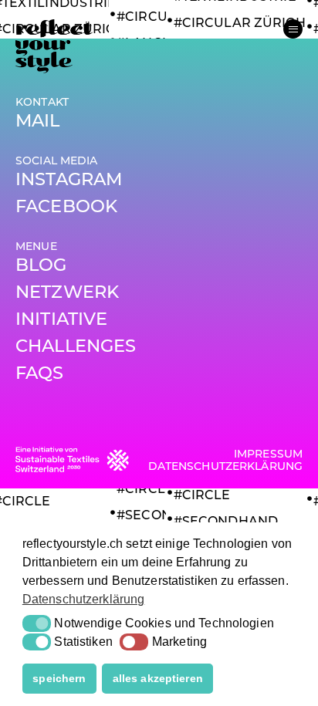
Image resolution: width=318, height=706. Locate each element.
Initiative (61, 320)
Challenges (75, 347)
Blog (41, 266)
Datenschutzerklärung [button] (83, 599)
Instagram (68, 181)
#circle (145, 490)
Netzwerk (67, 293)
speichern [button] (59, 678)
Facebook (66, 208)
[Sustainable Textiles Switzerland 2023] (72, 459)
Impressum (268, 455)
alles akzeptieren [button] (158, 678)
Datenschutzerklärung (225, 467)
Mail (37, 122)
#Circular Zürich (240, 24)
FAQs (39, 374)
